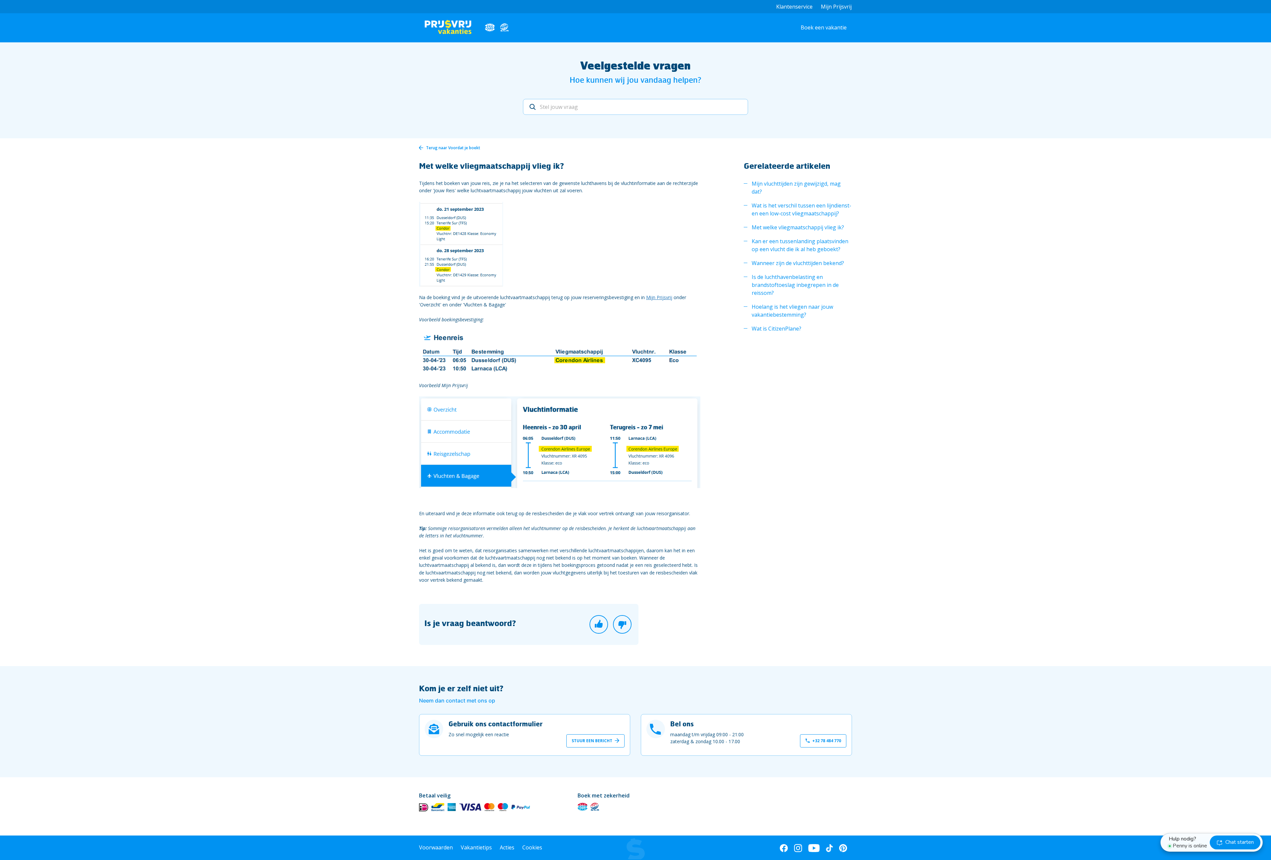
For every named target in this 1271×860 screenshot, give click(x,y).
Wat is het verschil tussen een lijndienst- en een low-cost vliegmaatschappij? (801, 209)
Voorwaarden (436, 847)
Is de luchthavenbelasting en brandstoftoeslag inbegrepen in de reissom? (795, 284)
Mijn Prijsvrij (836, 6)
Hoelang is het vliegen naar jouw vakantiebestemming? (792, 310)
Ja (598, 624)
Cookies (532, 847)
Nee (622, 624)
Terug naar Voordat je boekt (453, 148)
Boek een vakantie (824, 27)
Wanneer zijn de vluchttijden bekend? (798, 263)
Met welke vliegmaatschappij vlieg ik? (798, 227)
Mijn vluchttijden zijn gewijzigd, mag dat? (796, 187)
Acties (507, 847)
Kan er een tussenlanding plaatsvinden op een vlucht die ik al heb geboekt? (800, 245)
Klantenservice (794, 6)
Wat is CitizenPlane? (776, 328)
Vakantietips (476, 847)
